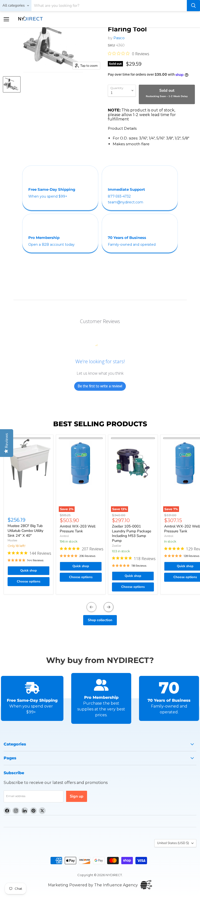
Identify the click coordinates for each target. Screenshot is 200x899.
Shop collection (100, 620)
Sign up (76, 796)
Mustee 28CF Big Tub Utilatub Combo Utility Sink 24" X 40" (25, 530)
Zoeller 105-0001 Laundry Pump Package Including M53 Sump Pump (131, 533)
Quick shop (28, 570)
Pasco (119, 38)
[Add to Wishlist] (28, 438)
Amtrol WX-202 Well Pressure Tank (182, 529)
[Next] (108, 607)
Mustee (12, 540)
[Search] (193, 5)
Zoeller (116, 546)
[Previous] (91, 607)
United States (173, 843)
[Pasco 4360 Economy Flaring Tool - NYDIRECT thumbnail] (11, 84)
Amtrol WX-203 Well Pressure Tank (77, 529)
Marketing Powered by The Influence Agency (93, 885)
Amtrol (64, 536)
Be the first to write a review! (100, 386)
